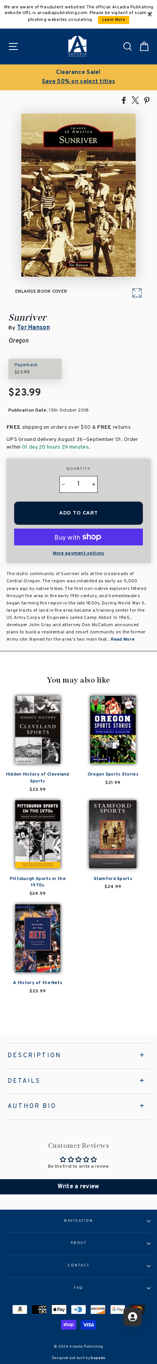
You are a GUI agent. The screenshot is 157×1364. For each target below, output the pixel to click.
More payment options (78, 553)
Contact (78, 1265)
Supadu (98, 1358)
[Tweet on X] (135, 99)
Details (24, 1081)
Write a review (78, 1187)
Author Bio (32, 1106)
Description (34, 1055)
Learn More (113, 20)
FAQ (78, 1288)
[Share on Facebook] (124, 99)
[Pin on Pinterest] (147, 99)
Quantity (78, 469)
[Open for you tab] (132, 1317)
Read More (123, 639)
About (78, 1243)
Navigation (78, 1221)
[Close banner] (149, 14)
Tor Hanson (33, 328)
